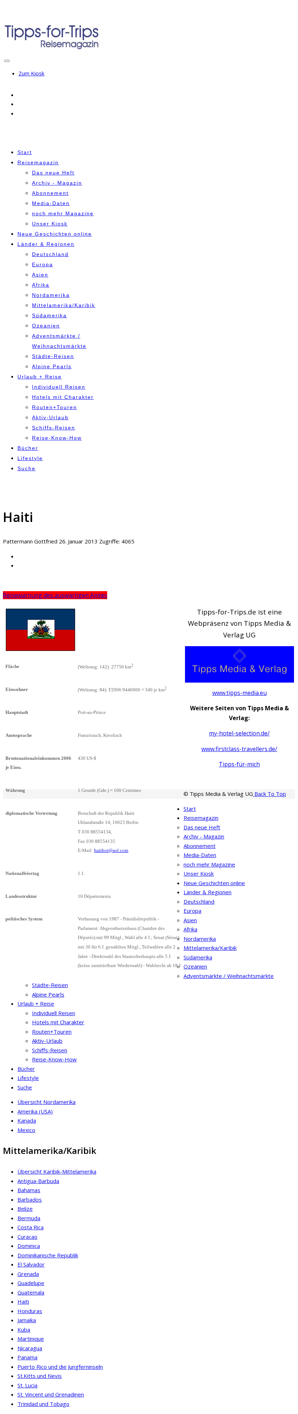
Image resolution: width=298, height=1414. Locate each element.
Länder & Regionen (45, 244)
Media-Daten (51, 203)
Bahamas (28, 1190)
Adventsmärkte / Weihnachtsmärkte (229, 975)
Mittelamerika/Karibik (63, 305)
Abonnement (50, 193)
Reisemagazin (38, 162)
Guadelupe (30, 1283)
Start (24, 152)
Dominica (28, 1245)
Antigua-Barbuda (38, 1181)
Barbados (29, 1199)
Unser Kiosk (50, 224)
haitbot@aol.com (111, 850)
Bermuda (28, 1218)
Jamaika (26, 1320)
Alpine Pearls (52, 366)
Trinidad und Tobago (43, 1403)
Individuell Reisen (58, 387)
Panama (27, 1357)
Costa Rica (30, 1227)
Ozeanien (46, 326)
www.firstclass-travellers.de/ (239, 749)
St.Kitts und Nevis (39, 1375)
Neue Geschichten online (54, 234)
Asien (40, 275)
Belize (25, 1208)
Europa (42, 264)
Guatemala (30, 1292)
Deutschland (50, 254)
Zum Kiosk (31, 73)
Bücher (27, 448)
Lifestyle (30, 458)
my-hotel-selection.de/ (239, 733)
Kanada (26, 1120)
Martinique (30, 1338)
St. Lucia (27, 1385)
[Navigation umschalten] (7, 61)
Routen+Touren (54, 407)
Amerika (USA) (35, 1111)
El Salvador (31, 1264)
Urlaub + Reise (39, 377)
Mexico (26, 1130)
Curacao (27, 1236)
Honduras (29, 1311)
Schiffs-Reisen (53, 428)
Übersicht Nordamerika (46, 1101)
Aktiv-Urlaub (50, 417)
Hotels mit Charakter (63, 397)
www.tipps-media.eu (239, 693)
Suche (26, 468)
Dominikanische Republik (47, 1255)
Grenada (28, 1273)
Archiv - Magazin (57, 183)
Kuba (23, 1329)
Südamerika (49, 315)
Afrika (40, 285)
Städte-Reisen (53, 356)
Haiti (23, 1301)
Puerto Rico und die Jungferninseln (60, 1366)
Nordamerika (51, 295)
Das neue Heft (53, 173)
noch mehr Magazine (63, 213)
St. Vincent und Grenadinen (50, 1394)
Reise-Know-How (57, 438)
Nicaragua (29, 1348)
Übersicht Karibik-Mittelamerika (56, 1171)
